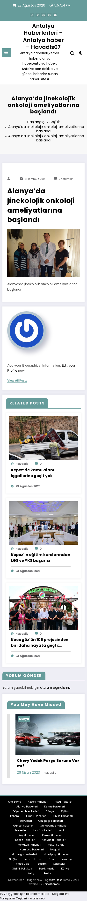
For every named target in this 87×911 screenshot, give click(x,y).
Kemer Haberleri (52, 835)
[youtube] (55, 15)
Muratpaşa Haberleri (57, 854)
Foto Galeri (25, 821)
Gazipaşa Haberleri (50, 821)
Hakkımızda (47, 868)
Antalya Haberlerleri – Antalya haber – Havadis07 (43, 36)
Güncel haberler (23, 826)
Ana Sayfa (14, 802)
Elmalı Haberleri (36, 816)
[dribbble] (43, 15)
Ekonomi (14, 816)
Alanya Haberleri (27, 806)
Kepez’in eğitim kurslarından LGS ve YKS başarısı (40, 557)
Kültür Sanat (56, 845)
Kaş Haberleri (27, 835)
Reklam (48, 873)
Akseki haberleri (38, 802)
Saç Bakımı (60, 894)
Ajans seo (37, 898)
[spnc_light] (81, 53)
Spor (52, 859)
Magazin (55, 849)
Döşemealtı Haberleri (26, 811)
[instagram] (49, 15)
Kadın (62, 830)
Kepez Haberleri (25, 840)
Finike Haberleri (63, 816)
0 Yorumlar (65, 179)
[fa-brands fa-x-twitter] (38, 15)
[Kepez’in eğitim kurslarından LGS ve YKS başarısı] (43, 523)
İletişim (32, 873)
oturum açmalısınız (55, 687)
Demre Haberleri (54, 806)
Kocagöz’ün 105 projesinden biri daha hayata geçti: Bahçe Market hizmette (39, 642)
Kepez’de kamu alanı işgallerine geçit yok (32, 473)
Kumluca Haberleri (32, 849)
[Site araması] (72, 53)
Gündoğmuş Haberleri (54, 826)
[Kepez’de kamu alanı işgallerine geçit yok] (43, 438)
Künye (65, 868)
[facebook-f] (32, 15)
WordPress (55, 880)
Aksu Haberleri (64, 802)
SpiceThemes (51, 884)
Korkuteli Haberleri (29, 845)
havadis (21, 464)
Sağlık (13, 859)
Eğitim (64, 811)
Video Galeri (23, 864)
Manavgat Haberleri (24, 854)
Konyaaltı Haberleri (54, 840)
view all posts (17, 380)
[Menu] (6, 52)
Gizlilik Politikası (22, 868)
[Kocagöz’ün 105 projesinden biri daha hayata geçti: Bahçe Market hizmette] (43, 607)
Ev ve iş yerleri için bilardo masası (24, 894)
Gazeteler (59, 864)
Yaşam (42, 864)
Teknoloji (66, 859)
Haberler (20, 830)
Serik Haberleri (33, 859)
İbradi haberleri (42, 830)
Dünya (16, 719)
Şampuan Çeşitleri (13, 898)
